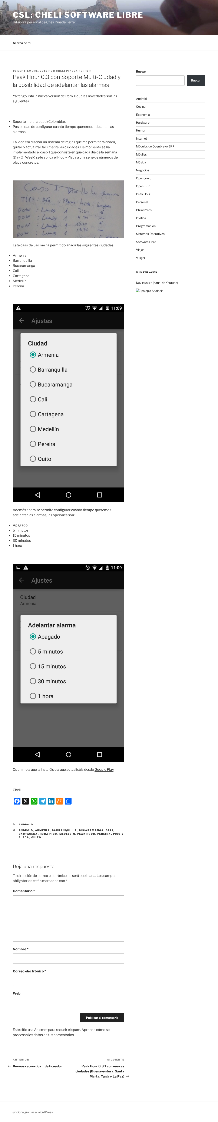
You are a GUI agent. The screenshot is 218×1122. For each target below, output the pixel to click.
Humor (140, 130)
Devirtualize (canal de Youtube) (157, 282)
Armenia (42, 830)
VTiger (140, 258)
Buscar (141, 71)
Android (26, 824)
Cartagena (28, 833)
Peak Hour (86, 833)
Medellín (67, 833)
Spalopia (157, 291)
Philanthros (144, 210)
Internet (141, 138)
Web (16, 993)
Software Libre (146, 242)
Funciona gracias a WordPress (32, 1112)
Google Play (104, 770)
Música (141, 162)
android (26, 830)
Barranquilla (64, 830)
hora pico (48, 833)
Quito (36, 837)
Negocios (142, 170)
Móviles (141, 154)
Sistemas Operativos (150, 234)
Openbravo (143, 178)
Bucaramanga (91, 830)
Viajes (140, 250)
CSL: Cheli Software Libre (78, 15)
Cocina (141, 106)
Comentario (24, 891)
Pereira (104, 833)
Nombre (21, 949)
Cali (109, 830)
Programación (146, 226)
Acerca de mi (22, 43)
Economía (143, 114)
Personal (142, 202)
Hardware (142, 122)
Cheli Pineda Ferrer (73, 70)
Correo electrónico (29, 971)
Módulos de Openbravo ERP (155, 146)
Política (141, 218)
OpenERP (143, 186)
